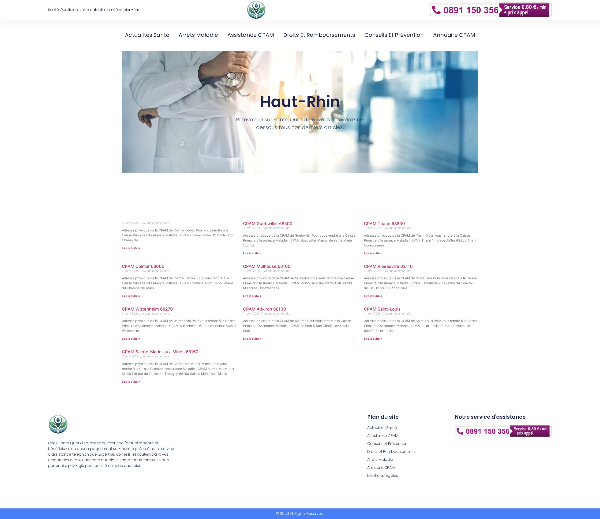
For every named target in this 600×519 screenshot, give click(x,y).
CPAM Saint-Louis (382, 309)
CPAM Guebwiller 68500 (267, 223)
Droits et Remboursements (319, 35)
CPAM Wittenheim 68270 (147, 309)
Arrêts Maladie (198, 35)
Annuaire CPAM (454, 35)
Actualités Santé (147, 35)
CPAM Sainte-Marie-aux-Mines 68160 (160, 351)
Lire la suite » (131, 248)
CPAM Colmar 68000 (143, 266)
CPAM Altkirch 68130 (264, 309)
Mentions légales (382, 475)
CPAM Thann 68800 (384, 223)
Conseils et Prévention (394, 35)
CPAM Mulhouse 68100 (267, 266)
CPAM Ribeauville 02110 (388, 266)
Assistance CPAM (250, 35)
